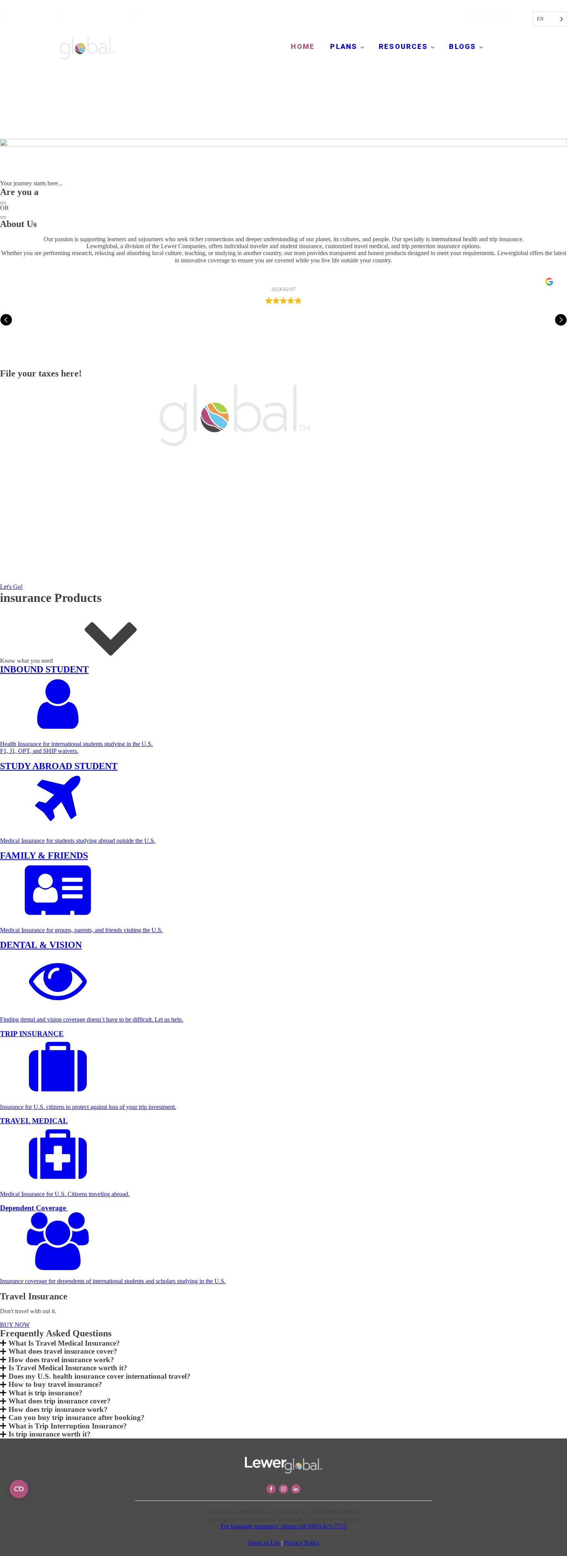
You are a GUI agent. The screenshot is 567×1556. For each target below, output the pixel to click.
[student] (3, 203)
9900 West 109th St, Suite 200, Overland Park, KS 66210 (211, 16)
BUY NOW (15, 1324)
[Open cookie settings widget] (19, 1489)
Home (303, 46)
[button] (561, 320)
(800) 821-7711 (27, 16)
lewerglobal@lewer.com (93, 16)
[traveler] (3, 217)
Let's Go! (11, 586)
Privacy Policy (302, 1542)
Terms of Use (263, 1542)
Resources (403, 46)
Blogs (462, 46)
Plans (343, 46)
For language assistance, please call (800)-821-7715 (283, 1526)
